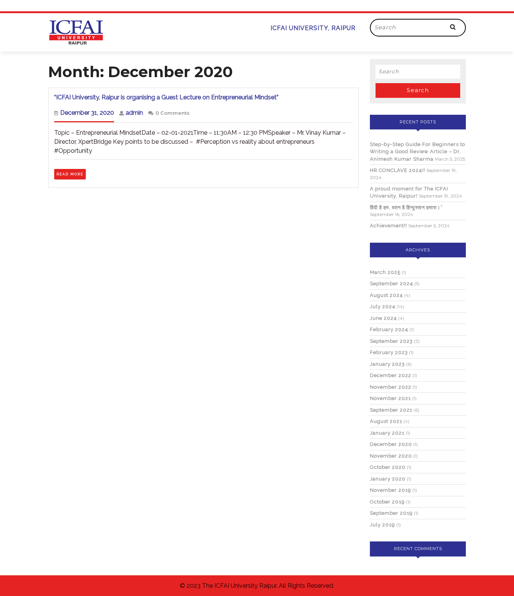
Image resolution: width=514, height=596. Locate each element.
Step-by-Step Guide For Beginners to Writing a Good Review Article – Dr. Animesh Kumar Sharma (417, 151)
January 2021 (387, 433)
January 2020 (388, 479)
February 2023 (389, 352)
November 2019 (390, 490)
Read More (71, 173)
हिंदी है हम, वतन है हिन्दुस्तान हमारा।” (406, 207)
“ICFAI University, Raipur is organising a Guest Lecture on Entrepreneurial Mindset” (166, 97)
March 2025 (385, 272)
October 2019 (387, 502)
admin (134, 112)
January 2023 (387, 364)
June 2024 (383, 318)
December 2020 (391, 444)
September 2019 (391, 513)
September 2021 (391, 410)
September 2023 (391, 341)
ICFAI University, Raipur (313, 28)
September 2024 (391, 283)
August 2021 (386, 421)
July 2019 (382, 525)
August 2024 (386, 295)
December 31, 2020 (87, 112)
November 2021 (390, 398)
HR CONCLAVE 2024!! (397, 170)
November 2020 (391, 456)
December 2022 (390, 375)
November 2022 (390, 387)
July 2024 (382, 306)
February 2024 (389, 329)
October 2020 (388, 467)
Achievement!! (388, 225)
